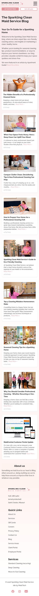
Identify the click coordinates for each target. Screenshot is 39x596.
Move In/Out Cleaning (16, 572)
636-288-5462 (29, 9)
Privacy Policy (13, 531)
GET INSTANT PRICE (10, 9)
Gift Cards (12, 523)
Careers (11, 527)
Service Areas (13, 543)
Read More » (20, 104)
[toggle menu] (35, 4)
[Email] (26, 591)
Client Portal (12, 548)
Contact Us (12, 535)
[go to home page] (15, 4)
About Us (11, 514)
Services (11, 518)
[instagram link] (19, 591)
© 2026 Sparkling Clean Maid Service (19, 582)
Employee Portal (14, 552)
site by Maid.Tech (19, 585)
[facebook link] (12, 591)
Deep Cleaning (13, 568)
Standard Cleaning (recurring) (19, 563)
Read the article (13, 65)
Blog (10, 539)
